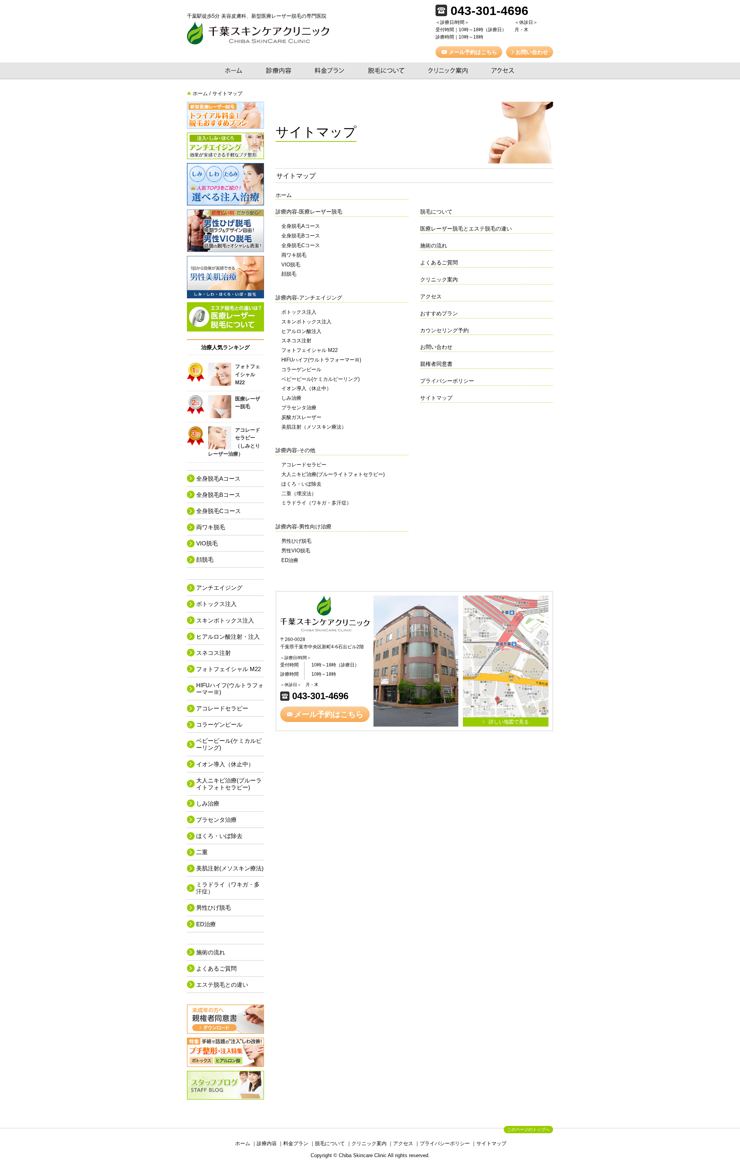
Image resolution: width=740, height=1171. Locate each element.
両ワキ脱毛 (293, 255)
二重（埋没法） (298, 493)
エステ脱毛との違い (222, 984)
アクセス (503, 70)
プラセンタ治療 (298, 408)
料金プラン (329, 70)
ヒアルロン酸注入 (301, 331)
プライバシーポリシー (447, 381)
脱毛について (386, 70)
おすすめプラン (439, 313)
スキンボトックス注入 (306, 322)
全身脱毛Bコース (300, 236)
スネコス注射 (296, 340)
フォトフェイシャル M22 (309, 350)
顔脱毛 (288, 274)
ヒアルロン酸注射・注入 (228, 636)
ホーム (233, 70)
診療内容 (278, 70)
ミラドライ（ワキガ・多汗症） (316, 503)
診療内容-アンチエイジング (309, 297)
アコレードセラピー (303, 465)
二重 (202, 852)
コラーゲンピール (301, 369)
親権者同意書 (436, 364)
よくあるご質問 (439, 262)
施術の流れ (433, 245)
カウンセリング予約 (444, 330)
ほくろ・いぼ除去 (301, 484)
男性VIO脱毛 (295, 551)
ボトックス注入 (298, 312)
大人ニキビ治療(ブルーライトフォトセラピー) (333, 474)
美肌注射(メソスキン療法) (230, 868)
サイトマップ (436, 398)
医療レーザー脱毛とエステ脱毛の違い (466, 228)
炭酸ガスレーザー (301, 417)
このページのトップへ (528, 1129)
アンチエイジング (219, 587)
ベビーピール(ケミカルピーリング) (320, 379)
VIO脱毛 (290, 265)
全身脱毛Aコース (300, 226)
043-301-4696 (318, 696)
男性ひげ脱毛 (296, 541)
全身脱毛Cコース (300, 245)
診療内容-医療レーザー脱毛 (309, 212)
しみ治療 (291, 398)
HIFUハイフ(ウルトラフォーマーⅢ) (321, 360)
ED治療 (289, 560)
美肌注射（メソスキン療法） (313, 427)
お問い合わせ (436, 347)
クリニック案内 (448, 70)
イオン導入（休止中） (306, 388)
